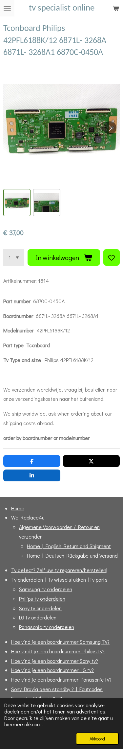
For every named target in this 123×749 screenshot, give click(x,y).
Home (17, 508)
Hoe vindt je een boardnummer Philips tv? (58, 651)
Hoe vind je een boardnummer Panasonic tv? (61, 679)
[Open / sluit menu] (7, 8)
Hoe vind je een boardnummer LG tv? (52, 669)
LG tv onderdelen (37, 617)
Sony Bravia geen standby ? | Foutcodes (57, 689)
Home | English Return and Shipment (69, 546)
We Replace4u (28, 517)
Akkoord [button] (97, 739)
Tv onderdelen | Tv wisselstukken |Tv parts (59, 579)
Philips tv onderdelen (42, 598)
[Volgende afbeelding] (109, 127)
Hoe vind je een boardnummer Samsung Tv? (60, 641)
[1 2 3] (13, 257)
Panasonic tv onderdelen (46, 626)
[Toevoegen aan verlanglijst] (111, 257)
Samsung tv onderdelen (45, 589)
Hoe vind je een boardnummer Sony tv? (54, 660)
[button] (17, 202)
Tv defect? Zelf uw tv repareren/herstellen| (59, 570)
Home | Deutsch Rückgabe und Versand (72, 555)
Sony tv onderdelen (40, 608)
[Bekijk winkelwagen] (116, 8)
